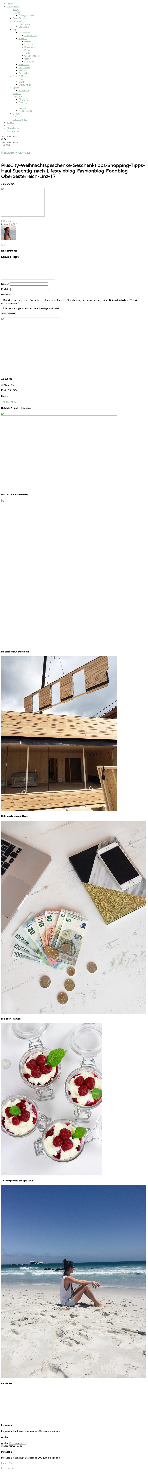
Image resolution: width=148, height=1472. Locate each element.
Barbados (23, 73)
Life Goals (23, 26)
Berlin (27, 41)
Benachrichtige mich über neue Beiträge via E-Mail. (32, 308)
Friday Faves (25, 110)
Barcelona (29, 47)
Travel (16, 29)
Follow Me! (7, 1463)
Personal (18, 21)
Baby (15, 9)
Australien (24, 67)
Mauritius (23, 70)
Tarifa (27, 53)
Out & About (25, 84)
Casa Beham (19, 18)
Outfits (16, 12)
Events (22, 108)
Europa (22, 38)
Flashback (24, 24)
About (10, 122)
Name (5, 283)
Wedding (17, 93)
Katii (3, 245)
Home (10, 3)
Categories (13, 6)
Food (21, 79)
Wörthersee (30, 35)
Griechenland (31, 55)
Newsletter (13, 128)
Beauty (16, 113)
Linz (15, 116)
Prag (27, 50)
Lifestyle (17, 96)
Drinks (22, 82)
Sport (16, 87)
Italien (27, 58)
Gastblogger (20, 119)
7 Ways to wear (26, 15)
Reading (22, 102)
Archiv (4, 1443)
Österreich (24, 32)
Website (5, 294)
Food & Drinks (20, 76)
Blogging (23, 99)
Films (21, 105)
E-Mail (5, 289)
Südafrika (23, 64)
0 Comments (8, 221)
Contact (11, 125)
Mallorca (29, 61)
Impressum (7, 1468)
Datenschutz (14, 131)
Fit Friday (23, 90)
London (28, 44)
